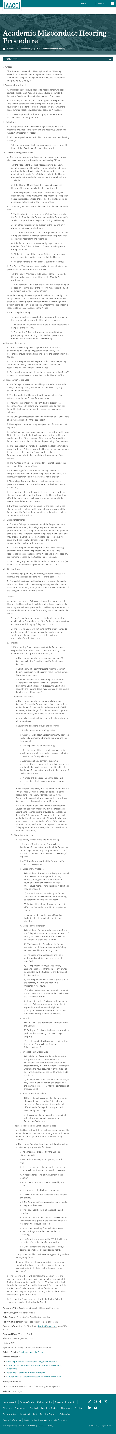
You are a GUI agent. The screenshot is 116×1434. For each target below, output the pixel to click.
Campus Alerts (10, 1402)
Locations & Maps (49, 1408)
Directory (7, 1408)
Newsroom (66, 1408)
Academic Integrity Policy (31, 1352)
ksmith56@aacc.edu (47, 1326)
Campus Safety (27, 1402)
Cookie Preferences (12, 1420)
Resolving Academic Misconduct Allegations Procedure (32, 1361)
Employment (21, 1408)
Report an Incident (28, 1414)
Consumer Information (65, 1402)
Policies (12, 48)
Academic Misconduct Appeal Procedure (25, 1372)
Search (101, 3)
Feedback (34, 1408)
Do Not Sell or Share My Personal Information (45, 1420)
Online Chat (65, 1414)
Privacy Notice (10, 1414)
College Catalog (44, 1402)
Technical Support (48, 1414)
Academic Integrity (27, 48)
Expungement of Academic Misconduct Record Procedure (33, 1376)
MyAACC (85, 3)
